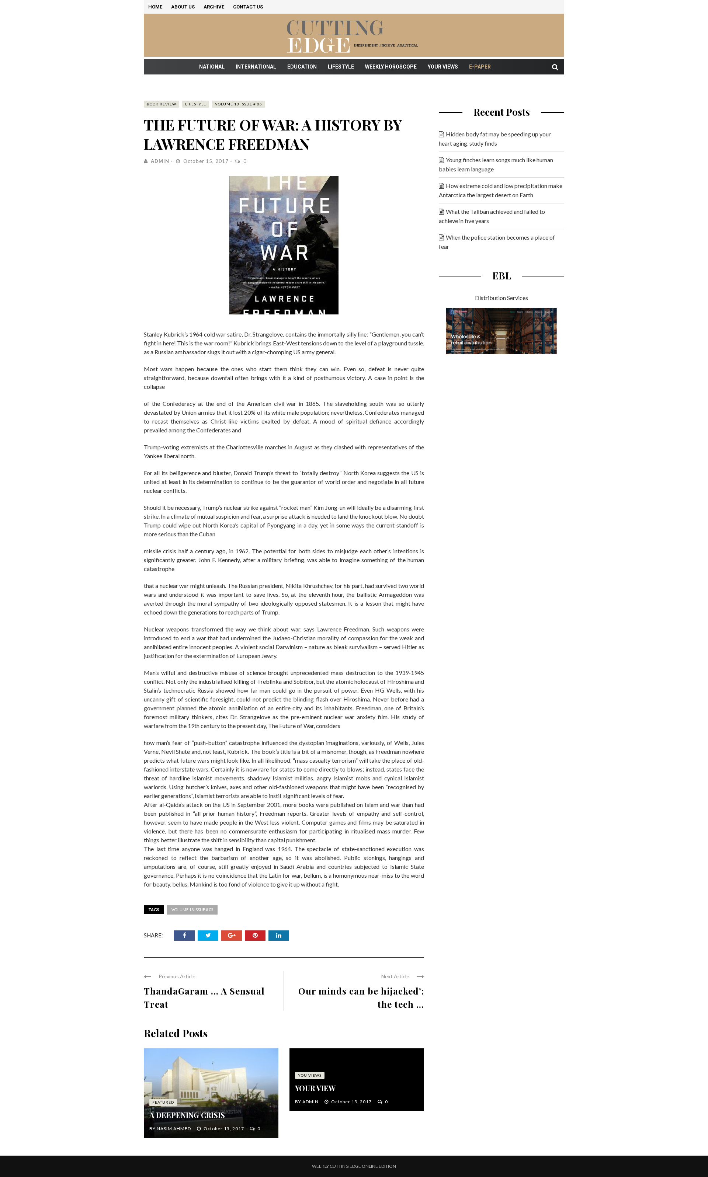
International (256, 67)
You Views (310, 1075)
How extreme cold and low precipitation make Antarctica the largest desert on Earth (500, 190)
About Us (183, 7)
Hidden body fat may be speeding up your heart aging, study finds (495, 138)
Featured (163, 1102)
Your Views (443, 67)
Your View (315, 1088)
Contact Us (248, 7)
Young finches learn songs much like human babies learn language (496, 164)
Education (302, 67)
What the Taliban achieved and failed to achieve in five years (492, 216)
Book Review (161, 104)
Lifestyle (341, 67)
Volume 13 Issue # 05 (238, 104)
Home (155, 7)
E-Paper (480, 67)
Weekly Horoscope (391, 67)
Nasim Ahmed (174, 1128)
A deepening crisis (187, 1115)
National (212, 67)
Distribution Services (501, 297)
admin (160, 161)
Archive (214, 7)
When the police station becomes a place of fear (497, 242)
